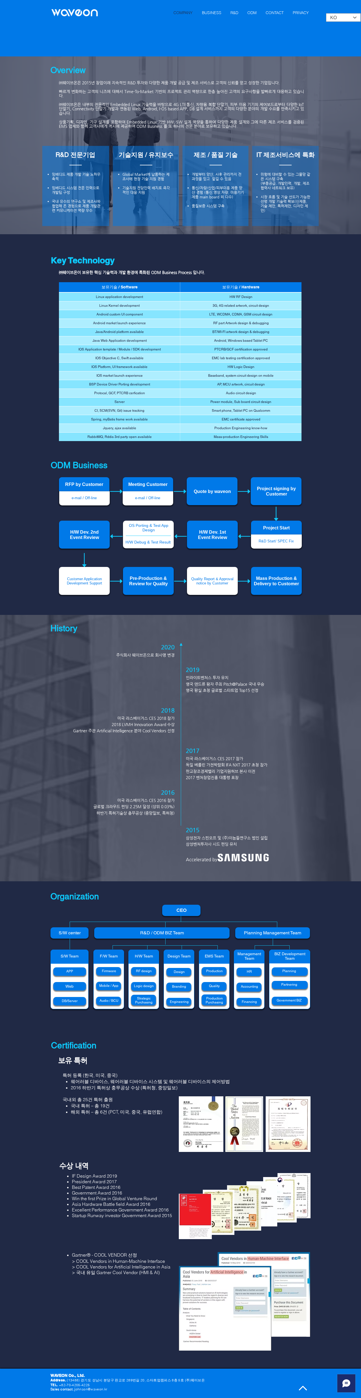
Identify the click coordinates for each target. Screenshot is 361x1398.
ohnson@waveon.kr (91, 1389)
